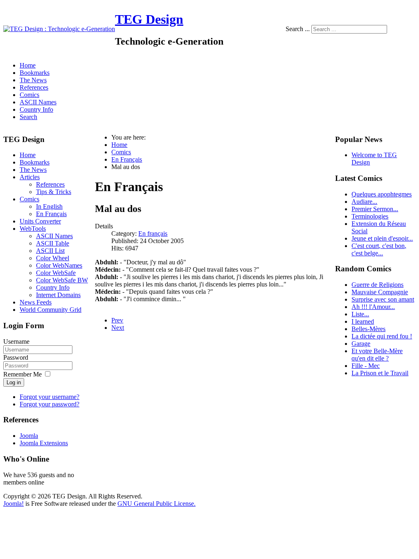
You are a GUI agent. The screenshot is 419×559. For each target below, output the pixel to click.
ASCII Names (38, 102)
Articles (30, 177)
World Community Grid (50, 309)
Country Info (36, 109)
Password (15, 357)
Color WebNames (59, 265)
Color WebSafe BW (62, 280)
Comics (29, 94)
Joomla (29, 435)
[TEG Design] (59, 28)
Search (28, 116)
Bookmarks (35, 72)
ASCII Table (52, 243)
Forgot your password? (49, 404)
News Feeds (36, 302)
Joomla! (13, 503)
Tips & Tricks (53, 191)
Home (28, 65)
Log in (14, 382)
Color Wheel (52, 258)
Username (16, 341)
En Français (51, 213)
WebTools (33, 228)
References (34, 87)
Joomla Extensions (44, 443)
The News (33, 80)
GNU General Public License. (156, 503)
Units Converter (40, 221)
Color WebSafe (56, 272)
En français (152, 233)
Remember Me (22, 374)
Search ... (298, 28)
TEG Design (149, 19)
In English (49, 206)
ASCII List (50, 250)
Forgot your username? (49, 396)
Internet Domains (58, 294)
